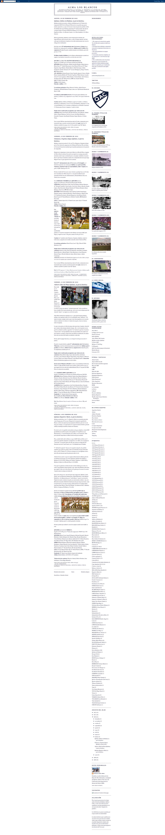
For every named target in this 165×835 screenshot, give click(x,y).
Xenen (93, 402)
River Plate (94, 662)
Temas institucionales (97, 685)
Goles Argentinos (96, 381)
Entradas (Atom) (64, 575)
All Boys (94, 500)
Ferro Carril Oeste (96, 587)
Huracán (94, 611)
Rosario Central (95, 666)
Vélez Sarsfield (95, 701)
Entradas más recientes (59, 572)
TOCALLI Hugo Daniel (97, 691)
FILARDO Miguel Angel (97, 589)
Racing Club (95, 654)
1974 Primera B (95, 472)
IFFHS (93, 385)
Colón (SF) (94, 560)
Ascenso (94, 515)
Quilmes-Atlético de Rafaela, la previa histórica (69, 21)
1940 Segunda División (97, 451)
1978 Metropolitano (96, 478)
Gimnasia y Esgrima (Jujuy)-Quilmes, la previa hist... (101, 743)
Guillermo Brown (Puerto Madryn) (100, 605)
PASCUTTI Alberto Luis (97, 644)
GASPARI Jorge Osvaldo (97, 595)
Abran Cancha (95, 360)
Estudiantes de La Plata (97, 583)
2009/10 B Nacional (65, 129)
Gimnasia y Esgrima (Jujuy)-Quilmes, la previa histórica (69, 140)
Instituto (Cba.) (95, 617)
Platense (94, 648)
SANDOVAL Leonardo (97, 673)
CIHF (93, 369)
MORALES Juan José (97, 636)
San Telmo (94, 431)
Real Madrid (95, 656)
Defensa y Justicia (96, 568)
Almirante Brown (96, 503)
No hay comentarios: (61, 128)
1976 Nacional (95, 476)
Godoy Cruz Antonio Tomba (98, 601)
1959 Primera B (95, 466)
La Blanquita (95, 346)
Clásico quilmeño (96, 556)
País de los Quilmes (96, 393)
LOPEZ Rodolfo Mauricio (98, 624)
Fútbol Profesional (96, 379)
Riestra (93, 660)
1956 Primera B (95, 464)
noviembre (97, 721)
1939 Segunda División (97, 449)
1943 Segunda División (97, 453)
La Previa (94, 389)
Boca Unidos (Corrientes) (98, 539)
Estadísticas (94, 581)
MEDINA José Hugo (96, 630)
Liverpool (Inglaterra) (97, 425)
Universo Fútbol (96, 400)
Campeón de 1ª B (96, 546)
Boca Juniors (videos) (97, 420)
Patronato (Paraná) (96, 646)
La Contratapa (95, 387)
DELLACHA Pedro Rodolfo (98, 570)
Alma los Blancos (82, 7)
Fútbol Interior (95, 377)
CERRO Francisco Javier (97, 552)
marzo (96, 734)
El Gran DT (94, 576)
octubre (97, 723)
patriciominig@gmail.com (98, 75)
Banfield (94, 527)
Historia (94, 609)
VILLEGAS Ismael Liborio (98, 703)
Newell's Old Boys (96, 638)
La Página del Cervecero (97, 332)
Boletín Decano (95, 350)
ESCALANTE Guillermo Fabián (99, 578)
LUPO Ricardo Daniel (97, 628)
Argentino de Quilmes (97, 509)
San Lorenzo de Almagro (97, 667)
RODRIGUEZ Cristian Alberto (99, 664)
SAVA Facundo (95, 675)
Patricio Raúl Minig (99, 773)
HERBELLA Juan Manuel (98, 607)
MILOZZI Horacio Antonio (98, 632)
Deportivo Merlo (76, 565)
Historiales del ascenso (97, 422)
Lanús (93, 423)
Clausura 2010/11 (96, 558)
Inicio (73, 572)
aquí (79, 123)
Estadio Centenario (96, 580)
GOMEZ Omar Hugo (96, 603)
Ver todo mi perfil (97, 785)
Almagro (94, 501)
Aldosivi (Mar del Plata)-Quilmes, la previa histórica (70, 285)
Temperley (94, 435)
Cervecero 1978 (95, 352)
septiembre (97, 725)
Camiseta (94, 544)
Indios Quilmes (95, 336)
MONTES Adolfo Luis (97, 634)
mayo (96, 730)
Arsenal (93, 513)
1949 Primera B (95, 456)
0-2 (93, 443)
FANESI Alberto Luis (97, 585)
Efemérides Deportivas (97, 375)
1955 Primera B (95, 462)
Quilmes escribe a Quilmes (98, 340)
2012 (95, 712)
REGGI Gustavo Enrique (97, 658)
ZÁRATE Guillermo (96, 705)
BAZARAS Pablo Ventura (98, 529)
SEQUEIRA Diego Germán (98, 677)
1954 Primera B (95, 460)
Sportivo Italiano (96, 681)
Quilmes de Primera (96, 652)
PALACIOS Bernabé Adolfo (98, 642)
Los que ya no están (96, 427)
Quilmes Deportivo (96, 395)
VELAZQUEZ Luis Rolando (98, 699)
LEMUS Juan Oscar (96, 623)
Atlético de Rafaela (77, 129)
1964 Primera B (95, 468)
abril (96, 732)
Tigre (93, 687)
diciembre (97, 719)
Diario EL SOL (95, 371)
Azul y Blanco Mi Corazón (98, 338)
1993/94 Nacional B (96, 484)
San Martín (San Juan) (97, 669)
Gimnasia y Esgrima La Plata (98, 599)
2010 (95, 717)
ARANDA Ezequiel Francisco (99, 507)
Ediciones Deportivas (97, 373)
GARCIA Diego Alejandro (98, 593)
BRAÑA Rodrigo (96, 542)
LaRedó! (94, 391)
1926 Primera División (97, 447)
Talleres (94, 433)
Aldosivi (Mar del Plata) (78, 407)
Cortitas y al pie (95, 566)
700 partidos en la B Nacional (99, 494)
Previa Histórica (59, 276)
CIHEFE (94, 367)
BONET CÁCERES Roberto (98, 541)
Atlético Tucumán (96, 414)
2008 (95, 760)
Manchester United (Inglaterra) (99, 429)
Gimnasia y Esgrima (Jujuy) (79, 275)
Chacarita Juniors (96, 554)
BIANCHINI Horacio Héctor (98, 533)
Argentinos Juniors (96, 410)
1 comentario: (83, 274)
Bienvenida (94, 535)
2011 (95, 714)
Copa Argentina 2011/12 (98, 564)
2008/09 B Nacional (96, 488)
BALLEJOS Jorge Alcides (98, 525)
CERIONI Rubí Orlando (97, 550)
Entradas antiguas (85, 572)
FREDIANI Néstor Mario (97, 591)
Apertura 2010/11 (96, 505)
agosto (96, 728)
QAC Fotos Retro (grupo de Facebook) (101, 348)
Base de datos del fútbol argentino (100, 363)
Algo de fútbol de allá (97, 361)
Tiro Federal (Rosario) (97, 689)
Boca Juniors (95, 418)
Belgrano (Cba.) (95, 531)
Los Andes (94, 626)
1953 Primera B (95, 458)
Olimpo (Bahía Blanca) (97, 640)
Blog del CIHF (95, 365)
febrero (97, 736)
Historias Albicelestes (97, 383)
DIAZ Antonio (95, 574)
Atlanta (93, 412)
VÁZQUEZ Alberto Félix (97, 697)
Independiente (95, 613)
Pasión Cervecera (96, 334)
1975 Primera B (95, 474)
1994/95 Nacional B (96, 486)
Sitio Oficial (95, 330)
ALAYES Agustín (96, 496)
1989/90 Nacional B (96, 482)
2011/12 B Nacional (96, 492)
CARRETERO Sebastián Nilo (99, 548)
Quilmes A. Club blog (97, 344)
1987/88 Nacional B (96, 480)
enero (96, 755)
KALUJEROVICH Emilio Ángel (99, 619)
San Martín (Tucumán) (97, 671)
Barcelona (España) (96, 416)
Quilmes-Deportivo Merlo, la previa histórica (68, 417)
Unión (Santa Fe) (96, 695)
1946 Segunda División (97, 455)
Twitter (93, 693)
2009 (95, 757)
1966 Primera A (95, 470)
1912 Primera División (97, 445)
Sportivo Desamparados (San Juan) (100, 679)
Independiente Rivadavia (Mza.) (99, 615)
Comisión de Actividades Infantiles (100, 562)
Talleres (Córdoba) (96, 683)
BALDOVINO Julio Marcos (98, 523)
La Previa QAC (95, 342)
